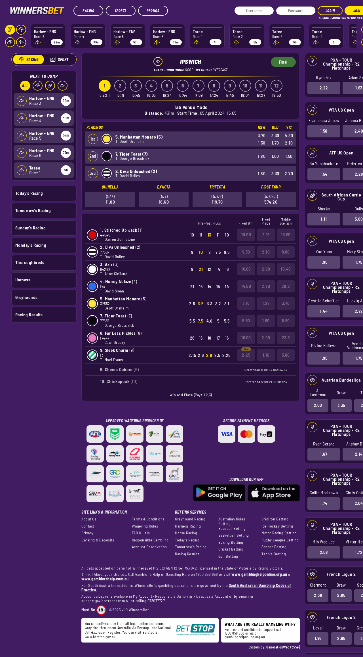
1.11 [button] (324, 218)
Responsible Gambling (150, 540)
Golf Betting (228, 556)
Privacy (87, 533)
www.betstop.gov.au (100, 637)
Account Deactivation (149, 547)
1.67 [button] (323, 454)
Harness (23, 279)
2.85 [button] (341, 595)
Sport (63, 59)
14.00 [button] (246, 286)
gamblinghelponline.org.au (245, 637)
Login (330, 10)
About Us (88, 519)
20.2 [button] (286, 286)
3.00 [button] (286, 354)
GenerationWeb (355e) (283, 647)
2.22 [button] (324, 87)
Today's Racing (29, 193)
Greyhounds (26, 297)
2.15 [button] (266, 234)
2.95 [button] (341, 638)
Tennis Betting (273, 554)
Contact (87, 526)
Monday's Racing (31, 245)
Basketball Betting (233, 535)
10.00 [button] (246, 234)
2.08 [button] (324, 552)
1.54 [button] (324, 174)
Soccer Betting (273, 547)
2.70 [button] (266, 286)
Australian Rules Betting (231, 521)
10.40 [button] (286, 268)
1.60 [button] (266, 320)
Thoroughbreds (30, 262)
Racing (88, 10)
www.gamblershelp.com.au (105, 578)
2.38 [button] (318, 595)
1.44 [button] (324, 311)
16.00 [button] (246, 268)
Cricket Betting (231, 549)
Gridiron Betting (274, 519)
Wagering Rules (145, 526)
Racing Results (29, 314)
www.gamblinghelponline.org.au (259, 574)
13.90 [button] (286, 234)
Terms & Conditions (148, 519)
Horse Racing (186, 533)
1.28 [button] (266, 303)
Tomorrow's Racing (33, 210)
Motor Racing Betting (279, 533)
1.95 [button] (323, 262)
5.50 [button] (246, 320)
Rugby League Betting (280, 540)
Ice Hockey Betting (277, 526)
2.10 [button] (266, 251)
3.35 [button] (341, 405)
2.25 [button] (246, 354)
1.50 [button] (324, 130)
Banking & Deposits (97, 540)
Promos (153, 10)
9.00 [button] (286, 251)
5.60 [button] (286, 320)
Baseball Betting (232, 528)
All (25, 85)
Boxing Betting (230, 542)
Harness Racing (188, 526)
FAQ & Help (141, 533)
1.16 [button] (266, 354)
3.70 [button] (286, 303)
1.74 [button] (324, 503)
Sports (120, 10)
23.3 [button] (286, 337)
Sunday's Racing (30, 227)
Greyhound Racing (190, 519)
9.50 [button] (246, 251)
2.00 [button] (318, 405)
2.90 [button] (266, 268)
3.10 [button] (246, 303)
